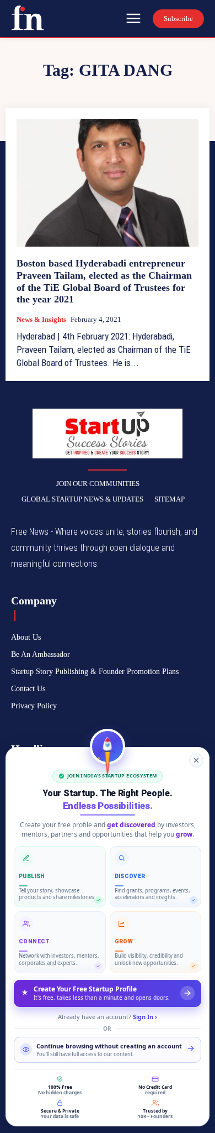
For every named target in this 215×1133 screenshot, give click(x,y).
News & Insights (41, 319)
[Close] (196, 760)
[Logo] (27, 17)
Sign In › (145, 1016)
